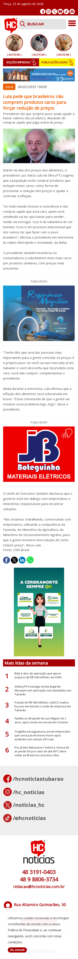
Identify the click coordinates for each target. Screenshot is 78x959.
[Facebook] (43, 11)
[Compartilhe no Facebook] (6, 560)
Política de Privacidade (23, 930)
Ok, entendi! (17, 949)
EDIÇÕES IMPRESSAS (18, 62)
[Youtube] (60, 11)
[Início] (11, 32)
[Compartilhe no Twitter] (14, 560)
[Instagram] (49, 11)
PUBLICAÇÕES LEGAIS (54, 62)
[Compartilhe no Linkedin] (22, 560)
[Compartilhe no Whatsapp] (30, 560)
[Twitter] (54, 11)
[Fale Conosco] (72, 11)
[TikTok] (66, 11)
